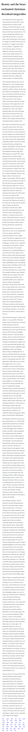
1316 (12, 722)
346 (24, 726)
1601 (20, 720)
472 (16, 722)
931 (3, 718)
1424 (3, 722)
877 (22, 728)
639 (23, 724)
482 (3, 724)
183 (11, 730)
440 (12, 718)
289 (14, 728)
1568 (7, 726)
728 (15, 730)
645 (3, 726)
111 (23, 722)
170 (15, 718)
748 (18, 728)
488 (8, 722)
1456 (16, 720)
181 (12, 726)
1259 (7, 718)
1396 (24, 718)
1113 (3, 720)
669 (7, 728)
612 (7, 730)
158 (19, 718)
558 (15, 724)
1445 (11, 720)
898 (7, 724)
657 (3, 728)
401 (11, 724)
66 (10, 728)
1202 (19, 724)
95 (19, 722)
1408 (16, 726)
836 (3, 730)
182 (20, 726)
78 (7, 720)
